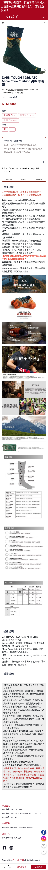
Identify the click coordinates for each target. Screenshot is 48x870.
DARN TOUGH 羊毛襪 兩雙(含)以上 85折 (20, 145)
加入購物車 (21, 867)
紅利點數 (17, 838)
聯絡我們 (30, 827)
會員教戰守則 (7, 838)
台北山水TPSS (18, 860)
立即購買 (38, 867)
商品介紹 (9, 180)
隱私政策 (22, 827)
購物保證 (5, 827)
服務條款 (14, 827)
